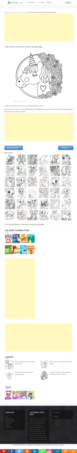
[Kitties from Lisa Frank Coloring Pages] (43, 193)
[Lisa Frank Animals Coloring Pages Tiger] (21, 159)
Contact (56, 416)
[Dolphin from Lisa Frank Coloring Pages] (43, 159)
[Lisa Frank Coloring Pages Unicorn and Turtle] (54, 204)
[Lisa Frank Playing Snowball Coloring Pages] (66, 193)
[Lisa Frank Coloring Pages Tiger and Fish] (10, 159)
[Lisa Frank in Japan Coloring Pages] (54, 170)
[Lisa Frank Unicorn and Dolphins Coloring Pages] (66, 181)
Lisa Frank (8, 423)
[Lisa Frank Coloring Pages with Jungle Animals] (10, 204)
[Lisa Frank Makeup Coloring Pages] (66, 170)
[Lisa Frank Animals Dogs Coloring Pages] (10, 170)
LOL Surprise (31, 2)
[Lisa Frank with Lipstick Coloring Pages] (10, 193)
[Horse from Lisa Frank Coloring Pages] (10, 181)
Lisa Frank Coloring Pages (17, 12)
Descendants (9, 419)
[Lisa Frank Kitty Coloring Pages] (21, 215)
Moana (7, 425)
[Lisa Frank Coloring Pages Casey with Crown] (43, 181)
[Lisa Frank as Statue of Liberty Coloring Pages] (21, 193)
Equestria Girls (10, 421)
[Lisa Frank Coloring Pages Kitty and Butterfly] (54, 159)
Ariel (6, 417)
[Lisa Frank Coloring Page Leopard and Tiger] (32, 159)
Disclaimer (57, 412)
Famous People (41, 224)
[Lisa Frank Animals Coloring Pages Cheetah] (43, 204)
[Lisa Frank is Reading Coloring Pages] (32, 170)
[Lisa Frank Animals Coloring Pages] (66, 204)
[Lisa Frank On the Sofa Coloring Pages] (43, 170)
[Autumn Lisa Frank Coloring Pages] (21, 204)
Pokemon (41, 2)
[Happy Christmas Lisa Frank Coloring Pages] (54, 215)
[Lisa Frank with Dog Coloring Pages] (43, 215)
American (27, 224)
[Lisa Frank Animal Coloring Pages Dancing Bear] (32, 181)
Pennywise (8, 427)
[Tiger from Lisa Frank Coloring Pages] (32, 215)
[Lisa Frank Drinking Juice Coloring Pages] (54, 181)
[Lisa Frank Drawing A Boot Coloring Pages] (21, 170)
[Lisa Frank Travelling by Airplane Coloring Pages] (21, 181)
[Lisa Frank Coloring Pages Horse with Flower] (54, 193)
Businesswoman (33, 224)
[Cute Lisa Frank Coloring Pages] (32, 204)
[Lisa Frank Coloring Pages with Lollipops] (66, 159)
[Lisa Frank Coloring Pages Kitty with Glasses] (10, 215)
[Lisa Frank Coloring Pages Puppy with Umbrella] (32, 193)
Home (6, 12)
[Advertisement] (39, 27)
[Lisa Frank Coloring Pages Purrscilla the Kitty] (66, 215)
